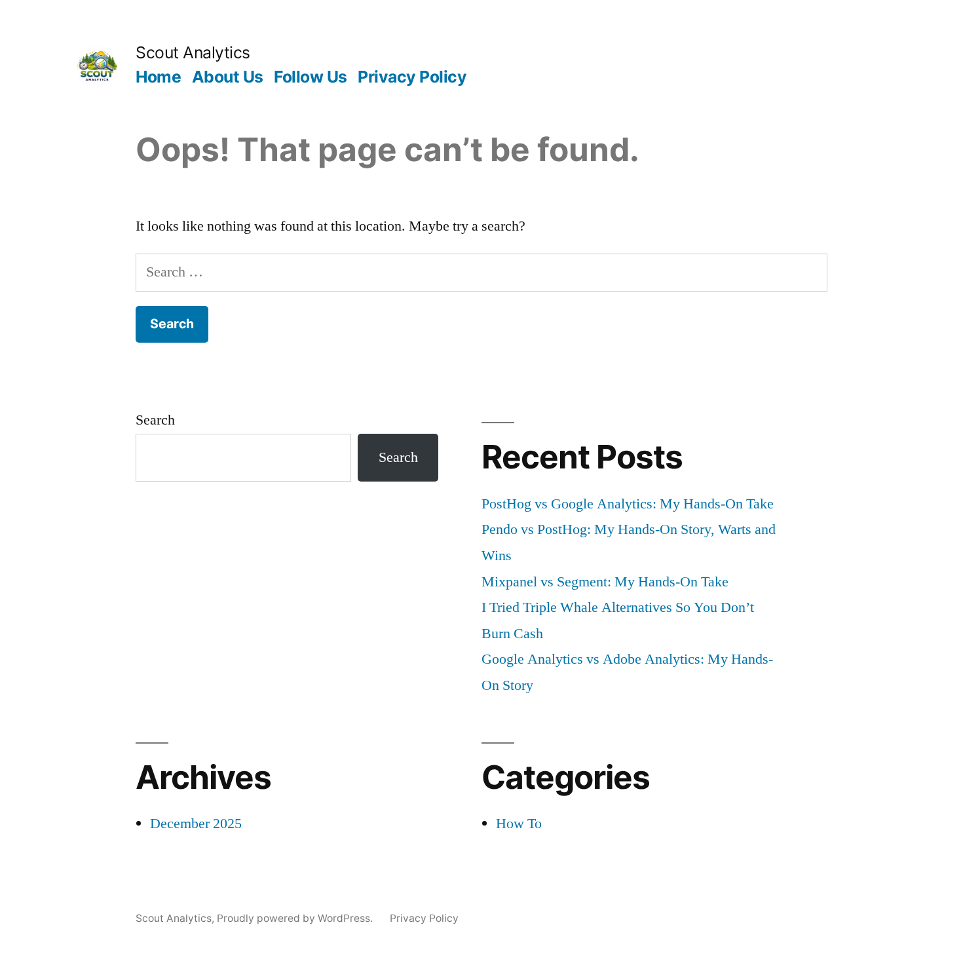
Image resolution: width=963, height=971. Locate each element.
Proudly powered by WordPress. (296, 918)
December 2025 (196, 823)
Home (158, 76)
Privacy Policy (412, 76)
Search (155, 420)
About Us (227, 76)
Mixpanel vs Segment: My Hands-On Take (605, 582)
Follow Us (310, 76)
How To (519, 823)
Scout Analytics (193, 52)
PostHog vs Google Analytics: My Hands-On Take (628, 504)
